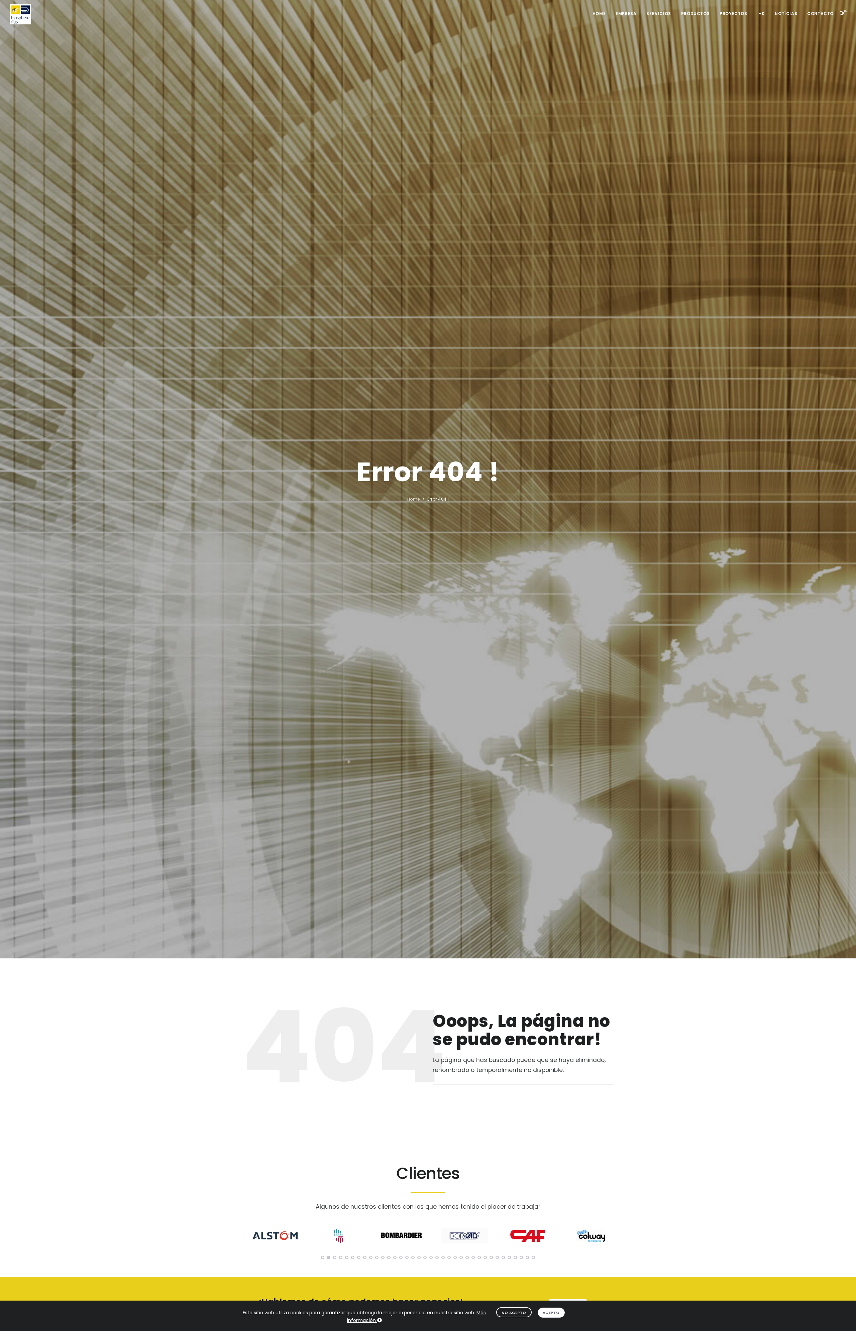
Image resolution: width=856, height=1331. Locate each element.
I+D (761, 13)
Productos (695, 13)
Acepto (551, 1312)
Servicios (658, 13)
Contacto (820, 13)
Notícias (786, 13)
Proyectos (733, 13)
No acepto (514, 1312)
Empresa (626, 13)
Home (599, 13)
